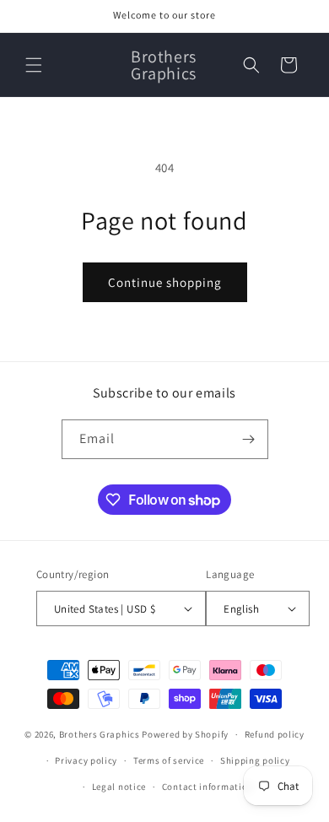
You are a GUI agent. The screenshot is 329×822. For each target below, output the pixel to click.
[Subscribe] (248, 439)
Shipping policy (255, 760)
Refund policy (275, 734)
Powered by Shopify (185, 734)
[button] (33, 65)
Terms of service (168, 760)
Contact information (207, 786)
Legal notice (119, 786)
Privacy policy (86, 760)
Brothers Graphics (99, 734)
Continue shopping (165, 282)
